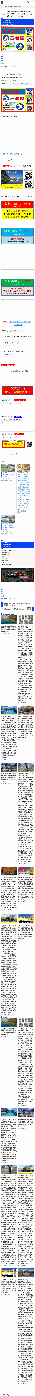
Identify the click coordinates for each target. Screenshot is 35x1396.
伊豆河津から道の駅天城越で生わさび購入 (8, 474)
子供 (3, 563)
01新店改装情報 (6, 22)
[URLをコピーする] (2, 63)
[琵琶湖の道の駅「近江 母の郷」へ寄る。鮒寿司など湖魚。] (8, 519)
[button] (2, 52)
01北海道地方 (6, 20)
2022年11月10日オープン (9, 550)
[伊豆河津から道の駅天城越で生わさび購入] (8, 468)
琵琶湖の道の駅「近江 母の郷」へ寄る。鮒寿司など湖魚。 (8, 526)
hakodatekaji (6, 552)
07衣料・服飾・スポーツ (9, 24)
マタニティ (5, 558)
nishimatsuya (6, 554)
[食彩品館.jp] (2, 2)
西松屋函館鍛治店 (7, 565)
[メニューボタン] (32, 2)
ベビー (4, 556)
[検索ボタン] (28, 2)
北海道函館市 (6, 560)
